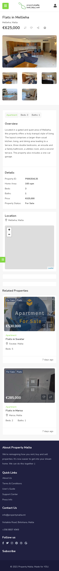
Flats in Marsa (14, 410)
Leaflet (50, 268)
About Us (7, 478)
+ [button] (9, 230)
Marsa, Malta (15, 415)
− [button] (9, 234)
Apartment (11, 115)
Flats (19, 300)
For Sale (29, 203)
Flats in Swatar (15, 339)
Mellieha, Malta (10, 22)
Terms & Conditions (12, 483)
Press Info (7, 499)
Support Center (10, 494)
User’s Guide (8, 488)
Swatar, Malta (16, 343)
